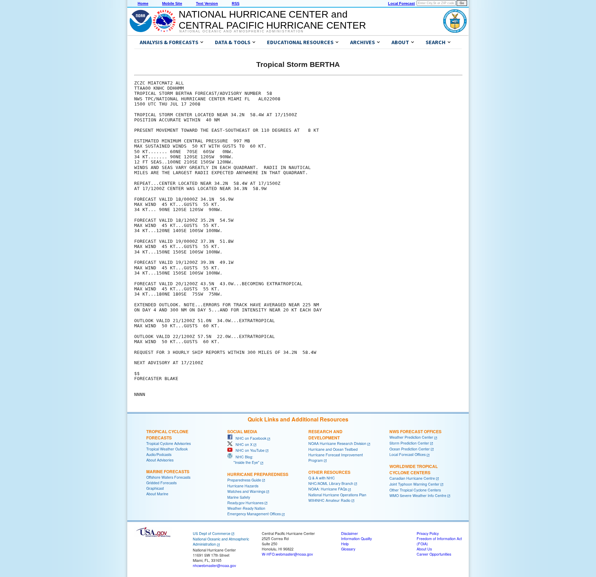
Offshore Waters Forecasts (168, 477)
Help (345, 543)
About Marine (157, 493)
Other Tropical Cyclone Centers (415, 490)
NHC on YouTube (248, 450)
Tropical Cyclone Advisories (168, 443)
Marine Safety (238, 497)
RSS (235, 3)
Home (143, 3)
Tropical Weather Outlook (167, 448)
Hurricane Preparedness (257, 474)
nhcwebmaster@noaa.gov (214, 565)
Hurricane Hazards (242, 485)
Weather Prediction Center (411, 437)
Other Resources (329, 472)
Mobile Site (172, 3)
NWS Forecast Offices (415, 431)
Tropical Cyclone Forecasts (167, 434)
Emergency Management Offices (254, 513)
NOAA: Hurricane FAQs (327, 488)
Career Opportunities (434, 554)
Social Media (242, 431)
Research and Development (325, 434)
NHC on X (242, 444)
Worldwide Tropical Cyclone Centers (413, 469)
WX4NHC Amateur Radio (329, 500)
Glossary (348, 548)
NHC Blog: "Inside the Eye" (243, 459)
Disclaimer (349, 533)
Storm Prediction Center (409, 443)
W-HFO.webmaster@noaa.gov (287, 554)
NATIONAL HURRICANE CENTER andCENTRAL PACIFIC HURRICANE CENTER (272, 20)
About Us (424, 548)
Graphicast (155, 488)
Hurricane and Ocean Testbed (333, 449)
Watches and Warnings (246, 491)
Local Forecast (401, 3)
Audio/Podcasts (158, 454)
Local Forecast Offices (407, 454)
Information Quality (356, 538)
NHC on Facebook (249, 438)
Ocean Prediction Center (409, 448)
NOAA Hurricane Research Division (337, 443)
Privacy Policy (428, 533)
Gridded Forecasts (161, 482)
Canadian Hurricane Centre (412, 478)
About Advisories (159, 459)
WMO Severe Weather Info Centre (417, 495)
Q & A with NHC (321, 477)
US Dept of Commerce (211, 533)
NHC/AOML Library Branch (330, 483)
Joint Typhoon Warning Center (414, 484)
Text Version (207, 3)
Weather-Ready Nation (246, 508)
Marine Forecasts (167, 471)
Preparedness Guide (244, 480)
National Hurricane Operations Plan (337, 494)
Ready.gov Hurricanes (245, 502)
